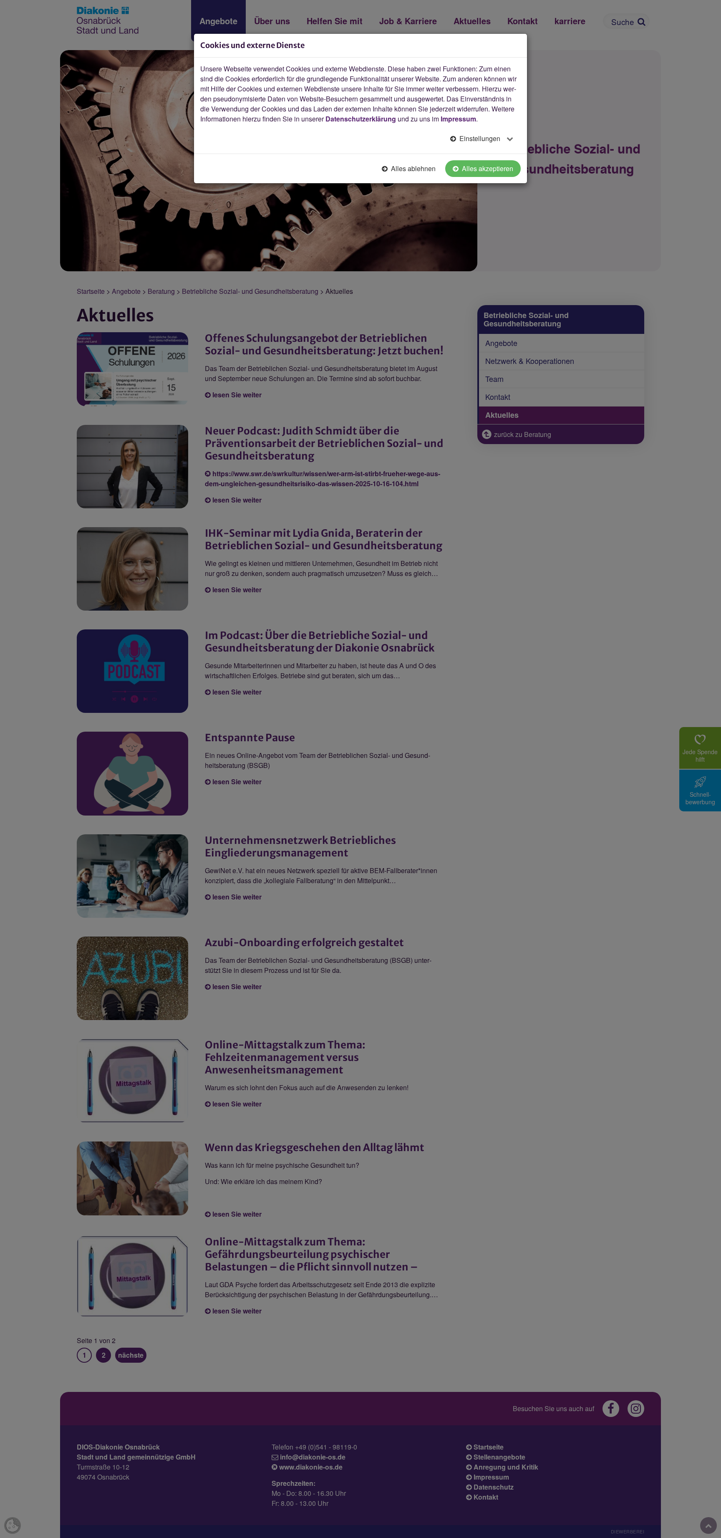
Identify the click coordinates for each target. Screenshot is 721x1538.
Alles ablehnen (412, 168)
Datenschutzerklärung (360, 119)
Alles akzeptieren (486, 168)
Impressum (458, 119)
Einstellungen (480, 138)
